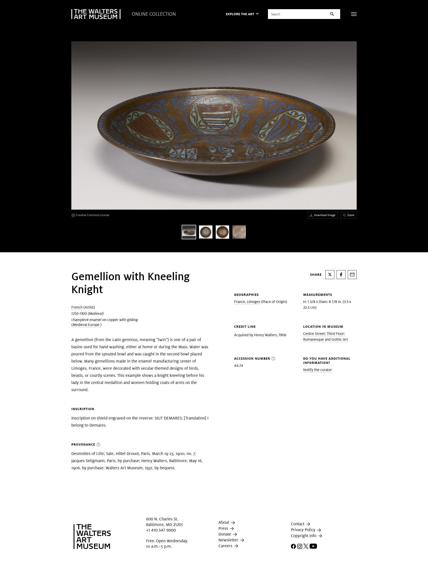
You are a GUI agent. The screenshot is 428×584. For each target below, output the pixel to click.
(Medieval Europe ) (86, 324)
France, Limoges (247, 301)
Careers (225, 545)
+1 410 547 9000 (161, 530)
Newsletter (228, 539)
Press (223, 528)
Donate (225, 534)
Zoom (350, 215)
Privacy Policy (303, 529)
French (76, 307)
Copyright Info (304, 535)
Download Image (324, 215)
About (224, 522)
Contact (298, 523)
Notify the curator (317, 369)
